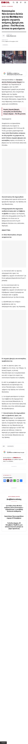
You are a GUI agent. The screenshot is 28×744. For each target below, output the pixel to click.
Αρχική (4, 6)
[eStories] (20, 2)
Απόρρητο (3, 742)
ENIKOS (5, 2)
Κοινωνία (10, 6)
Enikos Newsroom (11, 36)
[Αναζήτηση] (13, 2)
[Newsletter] (17, 2)
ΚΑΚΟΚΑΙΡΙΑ (10, 446)
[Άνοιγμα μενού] (25, 2)
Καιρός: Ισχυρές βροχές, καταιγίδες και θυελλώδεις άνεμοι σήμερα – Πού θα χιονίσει (14, 112)
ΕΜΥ (4, 446)
